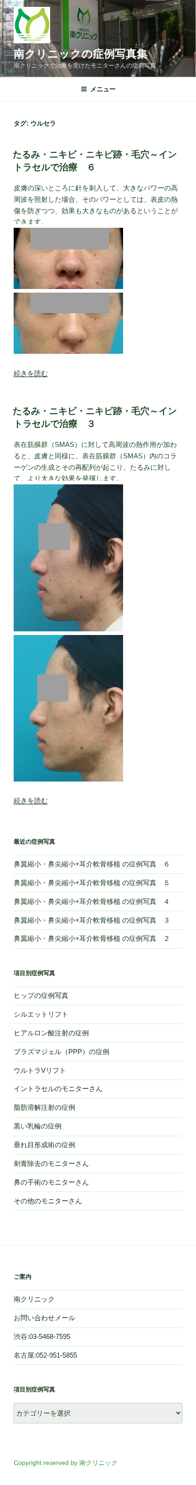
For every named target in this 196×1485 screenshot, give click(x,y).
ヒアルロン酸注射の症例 (51, 1033)
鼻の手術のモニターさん (51, 1182)
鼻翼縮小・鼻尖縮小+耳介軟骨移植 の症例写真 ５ (92, 883)
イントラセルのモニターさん (58, 1088)
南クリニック (34, 1299)
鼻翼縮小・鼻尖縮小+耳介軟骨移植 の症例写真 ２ (92, 938)
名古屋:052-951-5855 (45, 1355)
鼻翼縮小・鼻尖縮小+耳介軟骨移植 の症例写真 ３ (92, 920)
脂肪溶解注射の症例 (44, 1107)
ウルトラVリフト (40, 1070)
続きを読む (31, 373)
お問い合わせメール (44, 1318)
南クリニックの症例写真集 (81, 53)
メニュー (103, 89)
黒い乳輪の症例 (38, 1126)
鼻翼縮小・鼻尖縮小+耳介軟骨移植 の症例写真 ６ (92, 864)
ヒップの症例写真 (41, 995)
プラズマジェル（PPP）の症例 (61, 1051)
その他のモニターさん (48, 1201)
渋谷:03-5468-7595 (42, 1336)
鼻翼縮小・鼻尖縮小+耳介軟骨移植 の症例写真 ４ (92, 901)
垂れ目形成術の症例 (44, 1145)
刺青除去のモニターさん (51, 1163)
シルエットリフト (41, 1014)
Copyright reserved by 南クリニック (66, 1462)
